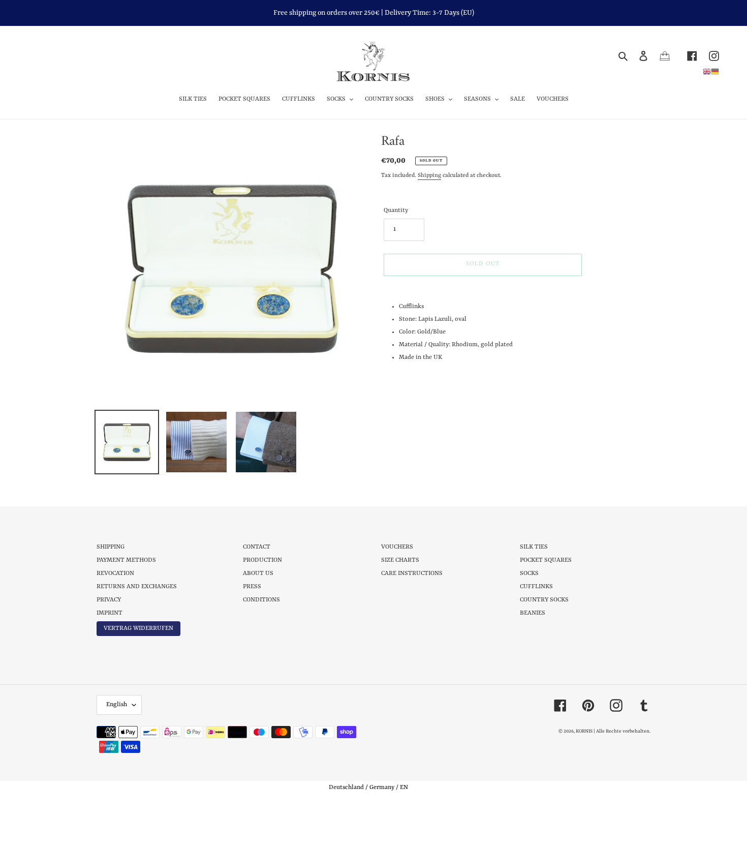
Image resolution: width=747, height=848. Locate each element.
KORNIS (584, 731)
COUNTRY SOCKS (544, 599)
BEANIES (532, 613)
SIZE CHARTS (400, 560)
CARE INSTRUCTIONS (412, 573)
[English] (707, 71)
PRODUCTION (262, 560)
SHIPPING (110, 547)
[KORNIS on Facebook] (686, 55)
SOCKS (529, 573)
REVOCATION (115, 573)
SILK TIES (534, 547)
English (116, 704)
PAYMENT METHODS (126, 560)
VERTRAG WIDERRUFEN (138, 628)
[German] (715, 71)
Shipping (429, 175)
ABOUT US (258, 573)
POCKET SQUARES (546, 560)
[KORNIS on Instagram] (708, 55)
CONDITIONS (261, 599)
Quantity (396, 210)
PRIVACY (109, 599)
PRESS (252, 586)
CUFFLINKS (536, 586)
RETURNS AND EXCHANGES (137, 586)
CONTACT (256, 547)
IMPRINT (109, 613)
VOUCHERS (397, 547)
